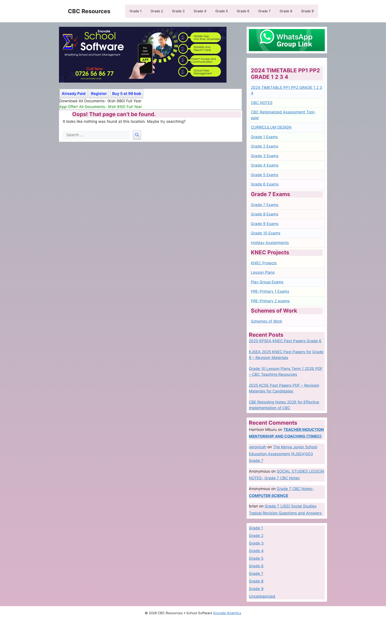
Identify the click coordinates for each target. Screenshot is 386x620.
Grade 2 (157, 11)
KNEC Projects (264, 263)
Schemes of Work (266, 321)
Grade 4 (200, 11)
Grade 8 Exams (264, 214)
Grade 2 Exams (264, 146)
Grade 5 (221, 11)
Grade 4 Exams (265, 165)
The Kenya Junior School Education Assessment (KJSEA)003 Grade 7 (283, 454)
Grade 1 (136, 11)
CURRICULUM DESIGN (271, 127)
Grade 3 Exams (265, 156)
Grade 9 (307, 11)
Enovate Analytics (227, 613)
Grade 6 (243, 11)
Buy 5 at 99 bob (126, 93)
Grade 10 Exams (265, 233)
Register (99, 93)
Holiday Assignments (270, 242)
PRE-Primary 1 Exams (270, 291)
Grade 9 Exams (265, 223)
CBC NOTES (262, 102)
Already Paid (74, 93)
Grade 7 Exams (264, 204)
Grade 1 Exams (264, 137)
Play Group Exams (267, 282)
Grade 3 (178, 11)
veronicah (257, 447)
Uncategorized (262, 596)
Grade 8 (286, 11)
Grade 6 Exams (265, 184)
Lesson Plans (263, 272)
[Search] (137, 135)
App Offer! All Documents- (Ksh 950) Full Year (100, 106)
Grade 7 (264, 11)
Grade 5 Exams (264, 175)
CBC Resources (89, 11)
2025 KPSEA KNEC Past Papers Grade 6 (285, 341)
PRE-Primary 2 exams (270, 301)
